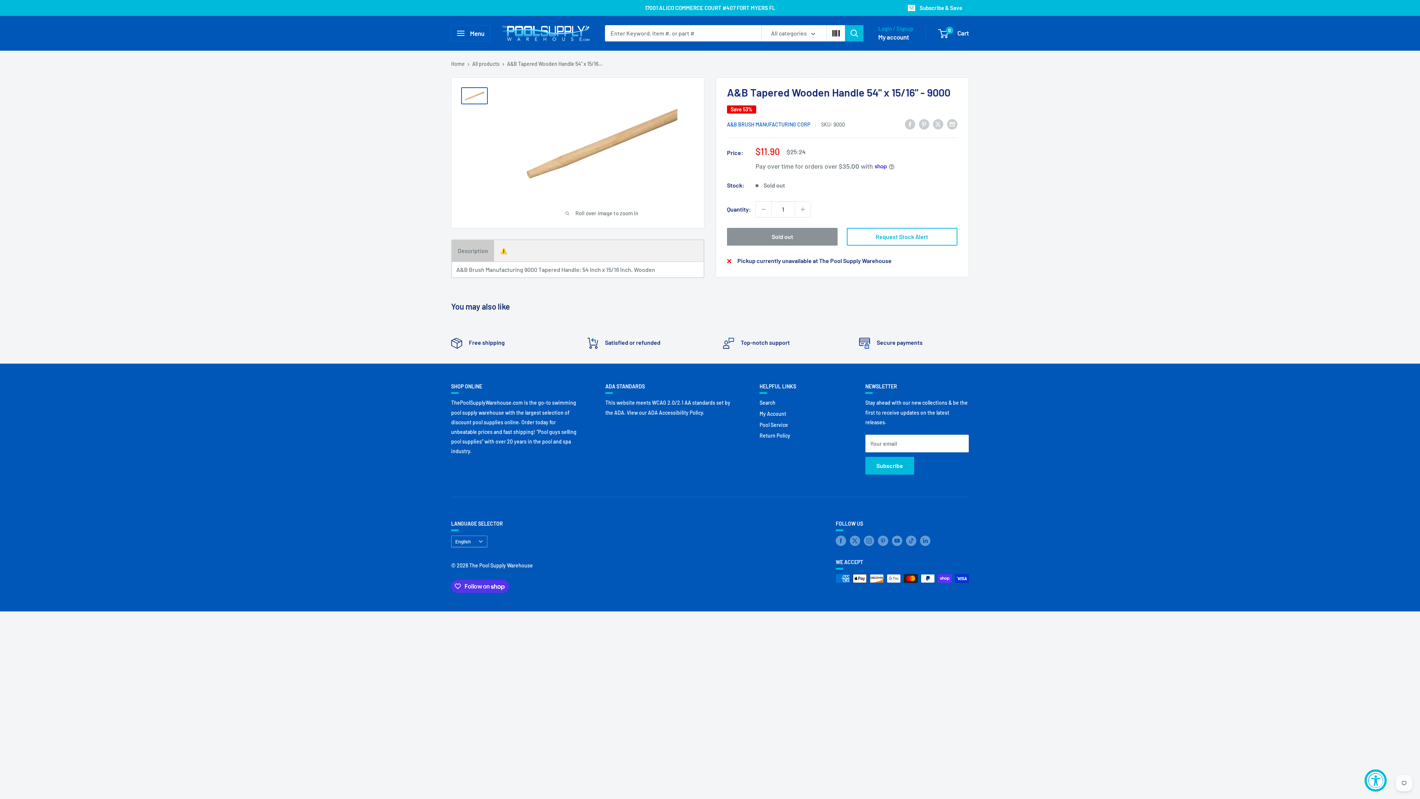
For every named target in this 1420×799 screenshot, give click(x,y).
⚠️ (503, 250)
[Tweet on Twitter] (938, 123)
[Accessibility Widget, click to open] (1376, 780)
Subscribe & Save (941, 7)
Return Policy (775, 435)
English (463, 541)
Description (473, 250)
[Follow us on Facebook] (841, 541)
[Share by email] (952, 123)
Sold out (782, 236)
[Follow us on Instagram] (869, 541)
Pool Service (774, 425)
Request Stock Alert (902, 236)
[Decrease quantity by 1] (763, 209)
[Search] (854, 33)
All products (486, 64)
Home (458, 64)
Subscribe (889, 465)
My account (893, 37)
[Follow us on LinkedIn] (925, 541)
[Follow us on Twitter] (855, 541)
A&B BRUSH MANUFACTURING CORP (768, 124)
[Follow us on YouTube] (897, 541)
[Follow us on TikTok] (911, 541)
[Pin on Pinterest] (924, 123)
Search (767, 403)
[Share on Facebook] (910, 123)
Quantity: (739, 209)
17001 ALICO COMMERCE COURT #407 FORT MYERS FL (710, 7)
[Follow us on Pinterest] (883, 541)
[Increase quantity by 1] (803, 209)
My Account (773, 414)
